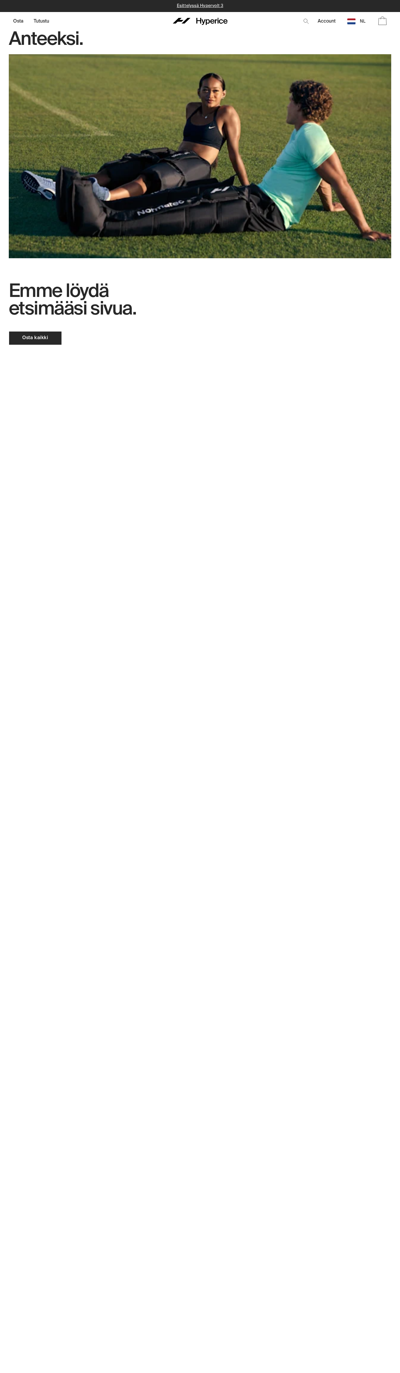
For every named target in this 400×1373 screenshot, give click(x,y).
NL (362, 21)
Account (327, 21)
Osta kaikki (35, 338)
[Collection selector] (18, 21)
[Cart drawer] (382, 21)
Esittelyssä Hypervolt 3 (200, 6)
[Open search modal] (306, 21)
